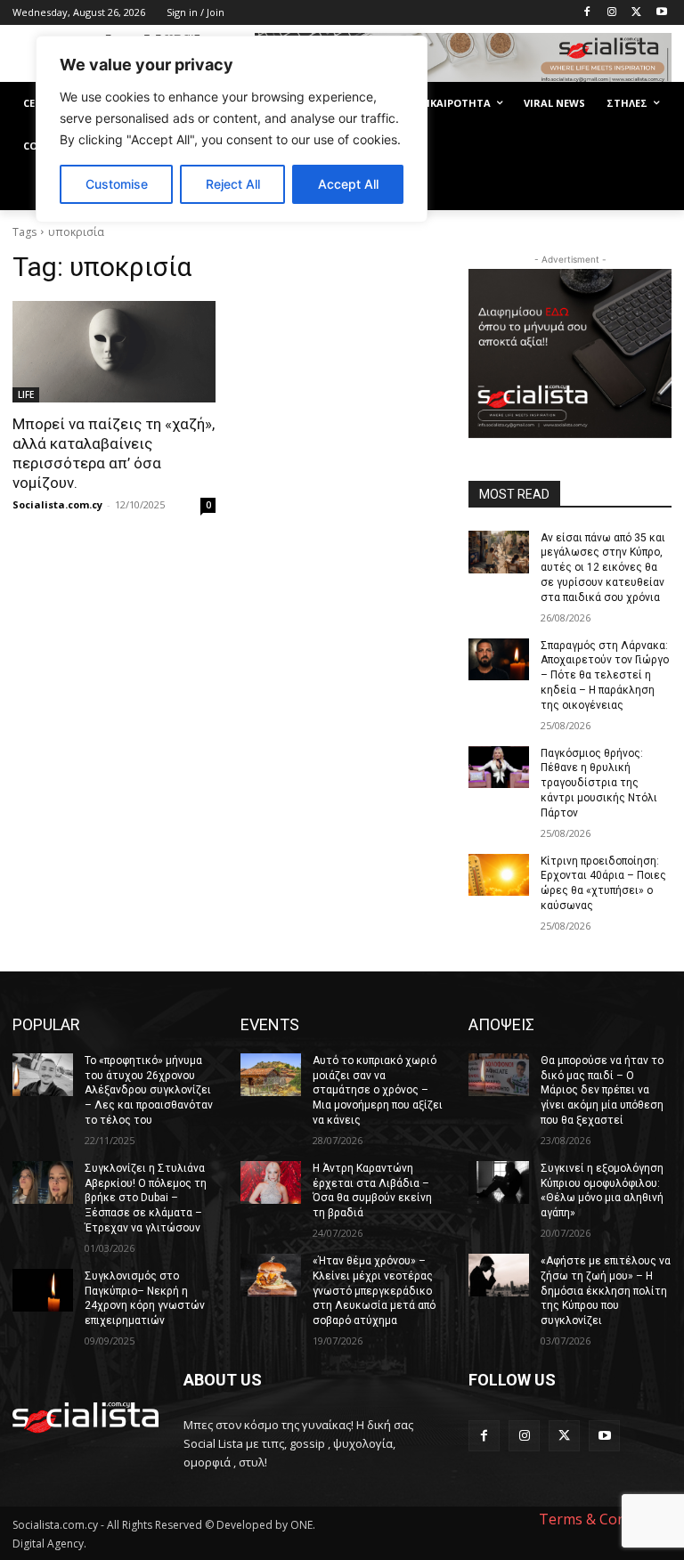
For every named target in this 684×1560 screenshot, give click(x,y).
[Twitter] (636, 13)
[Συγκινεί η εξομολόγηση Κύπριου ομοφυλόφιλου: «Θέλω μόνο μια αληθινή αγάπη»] (498, 1182)
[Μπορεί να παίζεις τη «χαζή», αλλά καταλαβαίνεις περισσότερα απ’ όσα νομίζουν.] (114, 351)
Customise (117, 183)
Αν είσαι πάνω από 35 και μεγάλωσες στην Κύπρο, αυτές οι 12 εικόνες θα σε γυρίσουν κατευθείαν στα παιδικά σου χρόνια (603, 568)
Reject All (233, 183)
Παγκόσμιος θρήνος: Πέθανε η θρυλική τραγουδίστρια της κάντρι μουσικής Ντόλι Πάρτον (599, 783)
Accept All (348, 183)
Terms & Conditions (605, 1519)
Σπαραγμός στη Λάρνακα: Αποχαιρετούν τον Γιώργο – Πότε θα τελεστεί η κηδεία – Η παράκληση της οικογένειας (605, 675)
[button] (651, 189)
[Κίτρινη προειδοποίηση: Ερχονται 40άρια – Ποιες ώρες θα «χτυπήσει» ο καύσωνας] (498, 875)
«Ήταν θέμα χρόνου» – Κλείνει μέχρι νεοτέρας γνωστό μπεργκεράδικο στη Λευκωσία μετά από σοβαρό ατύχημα (374, 1291)
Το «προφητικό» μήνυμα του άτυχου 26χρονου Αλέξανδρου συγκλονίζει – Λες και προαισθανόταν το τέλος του (149, 1090)
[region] (232, 129)
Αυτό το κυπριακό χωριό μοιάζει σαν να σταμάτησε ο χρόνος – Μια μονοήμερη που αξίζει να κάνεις (378, 1090)
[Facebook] (587, 13)
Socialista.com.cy (57, 504)
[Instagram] (612, 13)
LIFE (26, 394)
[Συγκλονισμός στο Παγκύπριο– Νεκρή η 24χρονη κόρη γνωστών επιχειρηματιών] (42, 1290)
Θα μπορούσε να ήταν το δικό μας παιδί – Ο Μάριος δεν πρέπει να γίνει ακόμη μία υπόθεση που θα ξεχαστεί (602, 1090)
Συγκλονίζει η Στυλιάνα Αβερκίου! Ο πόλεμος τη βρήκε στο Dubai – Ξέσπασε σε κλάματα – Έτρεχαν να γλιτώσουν (146, 1198)
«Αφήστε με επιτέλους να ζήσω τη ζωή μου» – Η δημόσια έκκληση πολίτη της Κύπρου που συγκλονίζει (606, 1291)
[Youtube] (661, 13)
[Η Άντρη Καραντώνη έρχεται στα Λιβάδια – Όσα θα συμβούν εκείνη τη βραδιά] (270, 1182)
